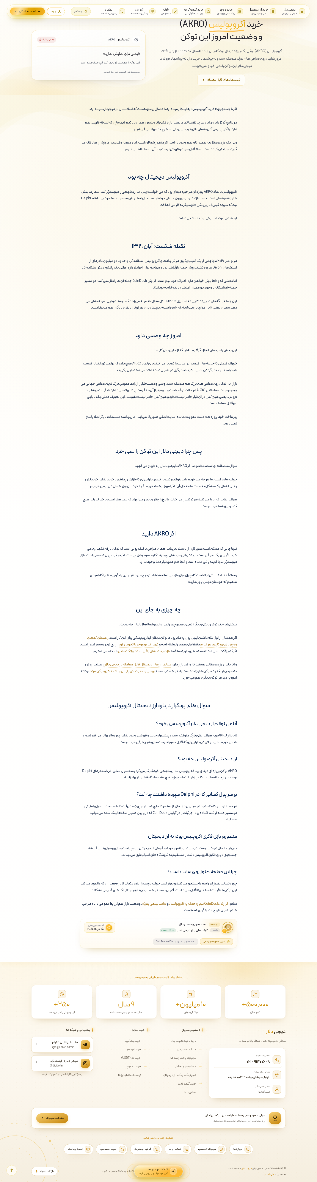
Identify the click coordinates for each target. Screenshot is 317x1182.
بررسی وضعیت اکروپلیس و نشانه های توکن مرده (122, 671)
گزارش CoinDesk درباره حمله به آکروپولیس (198, 904)
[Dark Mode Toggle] (306, 1171)
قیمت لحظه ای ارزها (129, 1075)
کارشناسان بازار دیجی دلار (193, 930)
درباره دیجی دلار (186, 1049)
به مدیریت (275, 1174)
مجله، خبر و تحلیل (185, 1066)
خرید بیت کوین (132, 1041)
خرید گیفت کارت (187, 1084)
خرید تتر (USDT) (131, 1058)
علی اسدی (264, 1091)
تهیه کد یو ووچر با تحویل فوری (137, 644)
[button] (81, 11)
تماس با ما (190, 1092)
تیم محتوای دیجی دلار (193, 924)
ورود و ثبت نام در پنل (183, 1041)
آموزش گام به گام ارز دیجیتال (179, 1075)
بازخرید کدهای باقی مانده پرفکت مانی (144, 651)
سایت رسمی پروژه (154, 904)
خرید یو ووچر (133, 1066)
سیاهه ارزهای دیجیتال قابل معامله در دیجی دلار (138, 664)
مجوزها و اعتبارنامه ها (183, 1058)
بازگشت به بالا (47, 1171)
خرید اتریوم (134, 1049)
